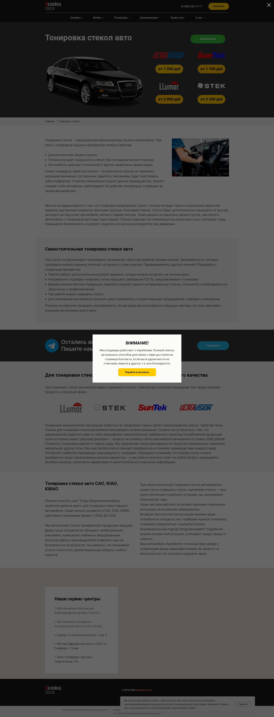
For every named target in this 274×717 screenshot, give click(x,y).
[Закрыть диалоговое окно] (269, 5)
